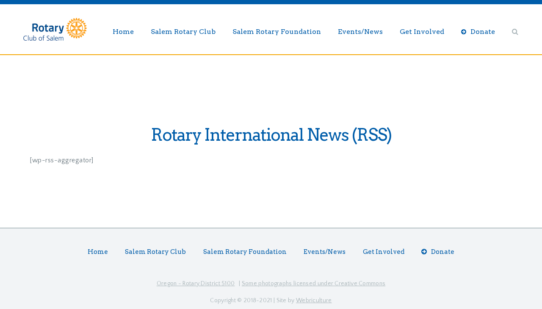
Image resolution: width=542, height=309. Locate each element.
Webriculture (314, 300)
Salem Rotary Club (183, 32)
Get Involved (422, 32)
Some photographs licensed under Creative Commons (313, 283)
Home (123, 32)
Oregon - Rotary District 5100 (196, 283)
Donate (482, 32)
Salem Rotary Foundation (276, 32)
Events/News (360, 32)
